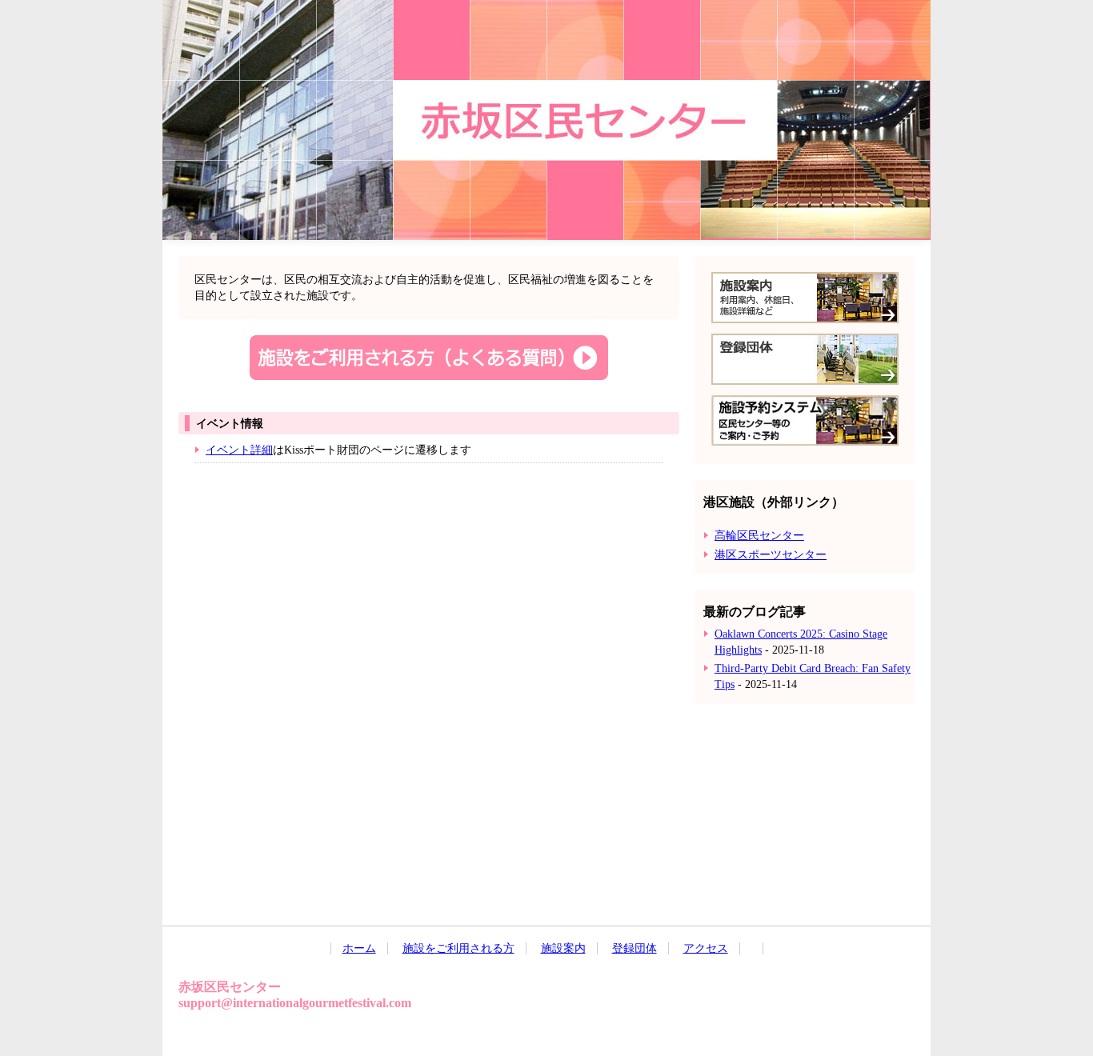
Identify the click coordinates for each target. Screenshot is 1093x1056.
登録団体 (634, 948)
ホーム (359, 948)
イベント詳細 (239, 450)
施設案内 (563, 948)
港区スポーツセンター (771, 555)
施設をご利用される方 (458, 948)
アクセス (705, 948)
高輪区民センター (759, 536)
